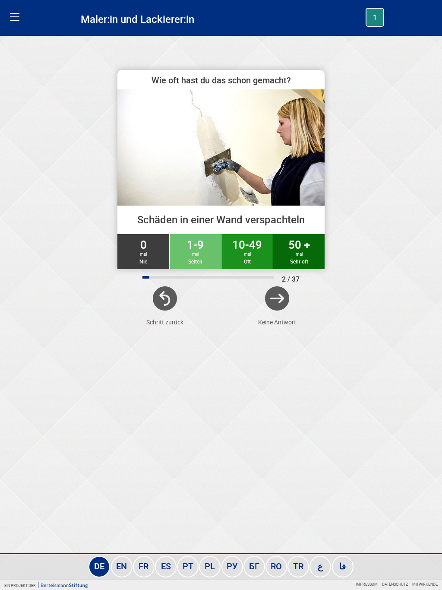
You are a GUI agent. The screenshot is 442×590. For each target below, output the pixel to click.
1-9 (195, 251)
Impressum (367, 584)
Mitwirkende (425, 584)
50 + (299, 251)
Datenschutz (395, 584)
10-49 (247, 251)
